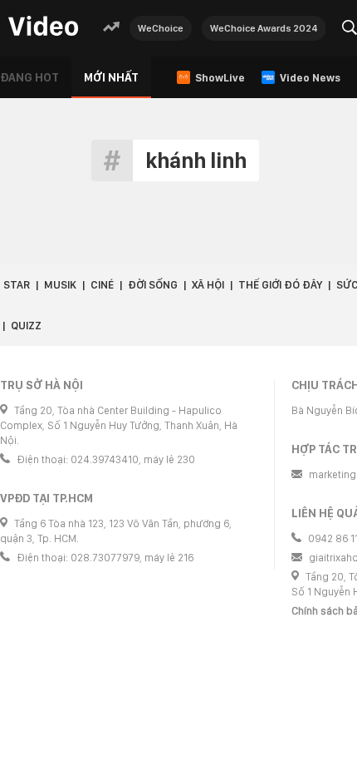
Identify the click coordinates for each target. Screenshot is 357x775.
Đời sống (153, 285)
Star (16, 285)
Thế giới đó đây (280, 285)
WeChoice (160, 28)
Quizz (26, 325)
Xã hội (208, 285)
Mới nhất (111, 77)
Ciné (102, 285)
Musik (60, 285)
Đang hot (29, 77)
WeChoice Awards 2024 (264, 28)
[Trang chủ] (43, 27)
